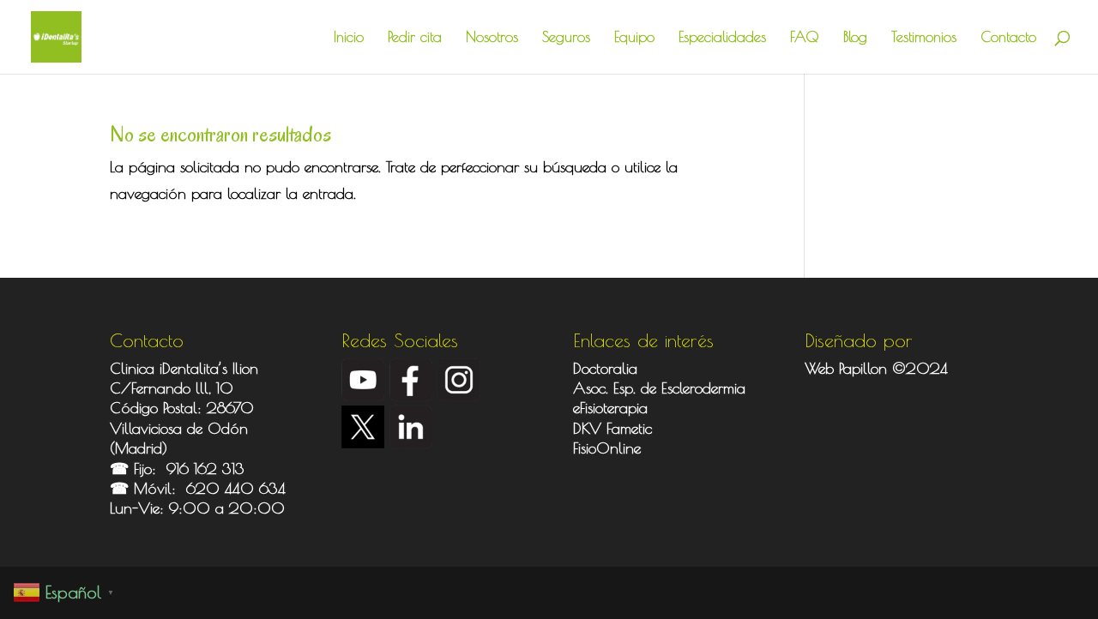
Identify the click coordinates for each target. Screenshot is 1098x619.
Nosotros (492, 38)
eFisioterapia (610, 408)
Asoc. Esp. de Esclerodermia (662, 388)
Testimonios (923, 38)
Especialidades (722, 38)
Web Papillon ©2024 (876, 368)
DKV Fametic (612, 428)
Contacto (1008, 38)
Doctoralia (605, 368)
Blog (855, 38)
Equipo (634, 38)
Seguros (566, 38)
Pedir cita (415, 38)
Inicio (349, 38)
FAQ (804, 38)
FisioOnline (607, 448)
